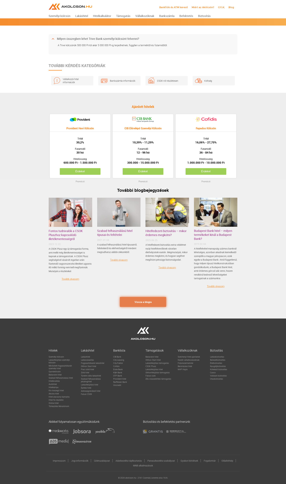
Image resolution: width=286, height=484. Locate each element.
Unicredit (117, 385)
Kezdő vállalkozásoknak (188, 360)
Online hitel (54, 403)
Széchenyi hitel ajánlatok (189, 356)
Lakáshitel (85, 356)
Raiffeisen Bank (120, 382)
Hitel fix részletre (56, 400)
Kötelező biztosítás (218, 369)
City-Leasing (118, 360)
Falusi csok (150, 375)
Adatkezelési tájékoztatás (129, 460)
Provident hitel (119, 378)
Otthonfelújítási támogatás (157, 372)
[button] (143, 39)
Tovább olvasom (70, 279)
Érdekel (80, 171)
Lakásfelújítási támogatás (157, 363)
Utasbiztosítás (216, 378)
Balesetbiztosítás (217, 360)
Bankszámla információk (122, 80)
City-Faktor (118, 363)
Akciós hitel (54, 393)
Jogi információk (79, 460)
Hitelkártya (53, 387)
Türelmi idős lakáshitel (91, 375)
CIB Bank (117, 356)
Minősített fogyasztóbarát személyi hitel (60, 367)
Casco (213, 372)
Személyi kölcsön (56, 356)
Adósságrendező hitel (90, 391)
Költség (208, 80)
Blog (231, 7)
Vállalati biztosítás (218, 375)
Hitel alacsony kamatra (59, 396)
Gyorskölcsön (55, 371)
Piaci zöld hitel (87, 369)
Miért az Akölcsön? (203, 7)
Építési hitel (86, 387)
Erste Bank (118, 369)
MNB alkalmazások (143, 465)
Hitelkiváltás (54, 381)
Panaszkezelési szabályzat (161, 460)
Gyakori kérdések (189, 460)
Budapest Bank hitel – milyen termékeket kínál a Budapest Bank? (213, 235)
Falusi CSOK (86, 394)
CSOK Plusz (150, 366)
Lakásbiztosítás (217, 356)
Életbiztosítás (216, 363)
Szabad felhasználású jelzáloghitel (91, 380)
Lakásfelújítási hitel (89, 384)
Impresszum (59, 460)
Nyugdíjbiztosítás (218, 366)
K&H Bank (117, 372)
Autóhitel (53, 384)
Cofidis (116, 366)
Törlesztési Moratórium (59, 406)
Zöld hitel (85, 372)
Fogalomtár (210, 460)
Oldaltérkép (227, 460)
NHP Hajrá (183, 369)
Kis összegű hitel (56, 390)
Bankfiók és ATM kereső (173, 7)
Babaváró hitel (55, 374)
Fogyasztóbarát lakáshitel (92, 363)
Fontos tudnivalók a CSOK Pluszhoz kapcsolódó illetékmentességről (66, 235)
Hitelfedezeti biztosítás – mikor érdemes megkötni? (166, 233)
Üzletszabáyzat (102, 460)
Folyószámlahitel (185, 363)
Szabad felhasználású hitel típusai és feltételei (114, 233)
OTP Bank (117, 375)
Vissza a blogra (143, 302)
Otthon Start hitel (88, 366)
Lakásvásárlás (87, 360)
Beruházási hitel (185, 366)
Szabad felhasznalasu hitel (61, 377)
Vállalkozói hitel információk (71, 81)
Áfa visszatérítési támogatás (158, 378)
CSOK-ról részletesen (167, 80)
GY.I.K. (221, 7)
